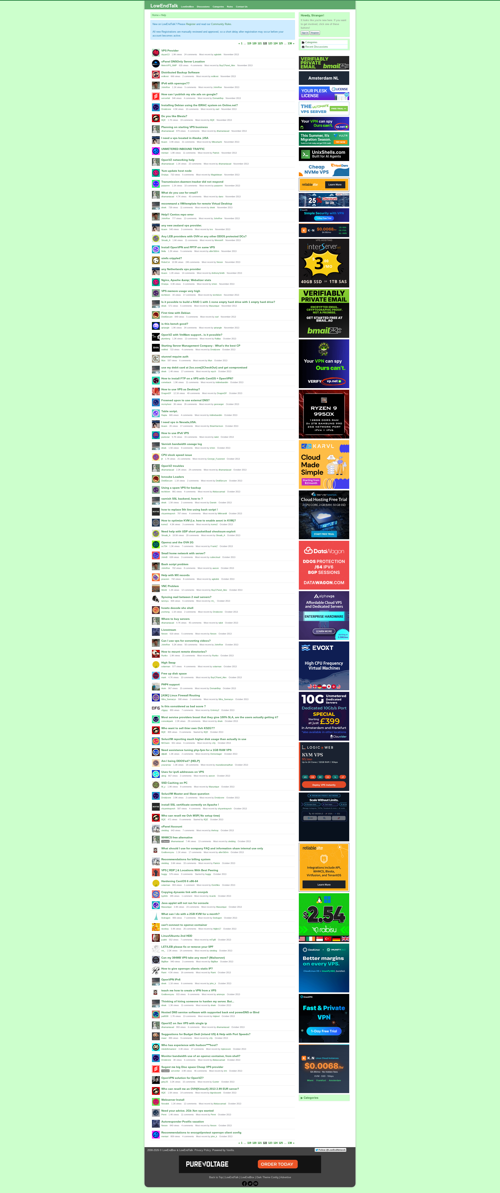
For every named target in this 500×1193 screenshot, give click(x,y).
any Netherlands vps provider (181, 269)
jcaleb (164, 940)
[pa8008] (156, 1014)
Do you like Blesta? (174, 116)
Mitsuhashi (217, 142)
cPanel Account (171, 826)
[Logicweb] (324, 766)
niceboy (165, 929)
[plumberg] (156, 337)
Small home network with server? (183, 553)
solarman (165, 666)
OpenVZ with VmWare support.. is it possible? (191, 334)
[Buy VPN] (324, 124)
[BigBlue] (156, 960)
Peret (163, 1114)
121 (260, 43)
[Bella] (156, 249)
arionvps (221, 994)
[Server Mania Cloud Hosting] (324, 514)
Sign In (305, 33)
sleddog (165, 830)
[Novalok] (156, 1102)
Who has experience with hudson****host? (189, 1045)
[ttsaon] (156, 140)
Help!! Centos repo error (177, 214)
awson (215, 568)
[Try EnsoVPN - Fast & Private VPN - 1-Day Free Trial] (324, 1018)
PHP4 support (170, 684)
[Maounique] (156, 905)
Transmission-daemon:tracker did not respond (192, 181)
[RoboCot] (156, 260)
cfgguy (164, 710)
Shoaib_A (165, 240)
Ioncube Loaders (172, 476)
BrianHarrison (216, 426)
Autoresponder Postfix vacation (182, 1121)
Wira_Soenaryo (168, 699)
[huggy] (156, 872)
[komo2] (156, 523)
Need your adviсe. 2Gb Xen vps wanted (187, 1110)
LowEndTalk (164, 5)
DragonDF (166, 393)
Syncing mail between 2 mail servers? (186, 597)
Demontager (216, 754)
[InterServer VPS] (324, 263)
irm (225, 1071)
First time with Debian (175, 312)
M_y (163, 787)
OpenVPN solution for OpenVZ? (182, 1077)
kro (211, 229)
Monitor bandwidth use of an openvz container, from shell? (200, 1056)
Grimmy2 (214, 710)
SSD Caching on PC (174, 782)
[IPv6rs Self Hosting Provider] (324, 154)
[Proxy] (324, 817)
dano (221, 196)
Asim (163, 688)
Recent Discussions (316, 46)
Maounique (214, 306)
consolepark (167, 721)
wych (213, 371)
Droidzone (166, 109)
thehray (215, 830)
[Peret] (156, 1113)
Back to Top (216, 1177)
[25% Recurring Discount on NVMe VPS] (324, 200)
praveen (165, 579)
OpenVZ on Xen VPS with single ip (184, 1023)
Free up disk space (174, 673)
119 (249, 43)
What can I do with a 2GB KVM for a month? (190, 913)
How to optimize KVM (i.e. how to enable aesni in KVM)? (198, 520)
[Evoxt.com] (324, 665)
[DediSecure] (156, 315)
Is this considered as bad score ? (183, 706)
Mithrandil (222, 513)
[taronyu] (156, 599)
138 (290, 43)
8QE (163, 120)
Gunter (215, 1082)
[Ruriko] (156, 654)
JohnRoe (165, 87)
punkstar (165, 437)
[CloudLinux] (324, 968)
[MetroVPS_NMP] (156, 64)
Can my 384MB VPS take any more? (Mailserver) (193, 957)
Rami (163, 972)
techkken (165, 295)
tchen (214, 284)
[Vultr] (324, 139)
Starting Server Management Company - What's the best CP (200, 345)
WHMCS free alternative (177, 837)
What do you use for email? (179, 192)
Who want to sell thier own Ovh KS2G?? (188, 728)
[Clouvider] (324, 716)
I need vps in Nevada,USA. (178, 422)
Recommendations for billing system (185, 859)
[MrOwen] (156, 741)
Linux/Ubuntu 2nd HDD (176, 935)
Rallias (218, 338)
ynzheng (165, 612)
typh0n (164, 896)
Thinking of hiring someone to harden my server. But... (197, 1001)
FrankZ (214, 546)
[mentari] (156, 151)
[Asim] (156, 686)
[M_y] (156, 785)
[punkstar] (156, 435)
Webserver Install (172, 1099)
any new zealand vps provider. (181, 225)
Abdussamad (218, 491)
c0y (214, 743)
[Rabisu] (324, 917)
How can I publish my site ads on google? (189, 94)
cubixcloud (215, 557)
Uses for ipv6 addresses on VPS (182, 771)
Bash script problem (174, 564)
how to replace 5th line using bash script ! (189, 509)
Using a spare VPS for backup (181, 487)
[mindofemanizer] (156, 1047)
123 (270, 43)
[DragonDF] (156, 391)
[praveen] (156, 577)
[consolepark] (156, 719)
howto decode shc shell (177, 607)
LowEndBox (187, 6)
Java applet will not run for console (185, 903)
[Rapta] (156, 413)
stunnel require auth (174, 356)
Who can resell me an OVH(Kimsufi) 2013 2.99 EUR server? (200, 1088)
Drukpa (164, 174)
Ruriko (164, 655)
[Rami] (156, 971)
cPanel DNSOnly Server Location (183, 61)
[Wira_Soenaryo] (156, 697)
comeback (166, 382)
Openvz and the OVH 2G (177, 542)
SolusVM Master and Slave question (185, 793)
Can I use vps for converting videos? (186, 640)
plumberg (165, 338)
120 (254, 43)
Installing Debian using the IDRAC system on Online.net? (199, 105)
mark (163, 677)
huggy (164, 874)
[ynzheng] (156, 610)
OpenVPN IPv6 (170, 979)
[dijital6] (156, 752)
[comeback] (156, 380)
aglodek (217, 54)
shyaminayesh (168, 513)
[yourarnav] (156, 763)
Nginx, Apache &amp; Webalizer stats (186, 280)
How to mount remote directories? (184, 651)
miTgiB (212, 940)
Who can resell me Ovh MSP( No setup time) (190, 815)
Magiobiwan (216, 174)
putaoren (165, 185)
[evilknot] (156, 74)
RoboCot (165, 262)
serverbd (165, 98)
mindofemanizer (168, 1049)
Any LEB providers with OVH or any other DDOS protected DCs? (204, 236)
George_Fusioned (216, 459)
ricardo (212, 896)
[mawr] (156, 1036)
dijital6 (164, 754)
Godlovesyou (167, 852)
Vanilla (230, 1150)
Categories (218, 6)
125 (281, 43)
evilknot (165, 76)
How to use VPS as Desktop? (180, 389)
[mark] (156, 676)
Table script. (169, 411)
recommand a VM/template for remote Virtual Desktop (196, 203)
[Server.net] (324, 78)
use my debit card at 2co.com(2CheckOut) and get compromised (204, 367)
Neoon (220, 262)
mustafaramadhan (224, 765)
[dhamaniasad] (156, 129)
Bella (163, 251)
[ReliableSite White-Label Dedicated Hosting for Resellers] (324, 184)
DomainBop (217, 98)
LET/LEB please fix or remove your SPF (187, 946)
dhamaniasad (167, 131)
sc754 (164, 546)
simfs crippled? (171, 258)
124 (275, 43)
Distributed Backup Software (180, 72)
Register (315, 33)
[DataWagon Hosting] (324, 565)
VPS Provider (170, 50)
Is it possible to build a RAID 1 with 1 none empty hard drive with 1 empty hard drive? (218, 301)
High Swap (168, 662)
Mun (163, 360)
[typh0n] (156, 894)
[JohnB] (156, 555)
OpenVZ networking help (178, 159)
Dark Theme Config (267, 1177)
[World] (156, 588)
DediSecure (166, 317)
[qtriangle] (156, 326)
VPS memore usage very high (180, 291)
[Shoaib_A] (156, 238)
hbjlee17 (217, 929)
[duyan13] (156, 53)
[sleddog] (156, 829)
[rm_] (156, 949)
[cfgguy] (156, 708)
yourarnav (166, 765)
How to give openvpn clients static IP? (187, 968)
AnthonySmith (218, 273)
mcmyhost (166, 404)
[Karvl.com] (324, 464)
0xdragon (165, 918)
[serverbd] (156, 96)
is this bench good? (174, 323)
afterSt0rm (214, 251)
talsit (216, 437)
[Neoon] (156, 632)
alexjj (163, 776)
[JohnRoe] (156, 85)
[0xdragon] (156, 916)
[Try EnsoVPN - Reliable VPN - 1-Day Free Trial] (324, 215)
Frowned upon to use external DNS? (185, 400)
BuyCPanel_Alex (227, 65)
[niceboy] (156, 927)
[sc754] (156, 544)
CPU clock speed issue (176, 454)
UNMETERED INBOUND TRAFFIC (183, 148)
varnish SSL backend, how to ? (182, 498)
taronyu (165, 601)
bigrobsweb (215, 1093)
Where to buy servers (175, 618)
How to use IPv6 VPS (175, 433)
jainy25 (164, 1082)
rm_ (213, 601)
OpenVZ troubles (172, 465)
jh (162, 459)
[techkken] (156, 293)
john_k (213, 983)
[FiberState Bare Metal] (324, 414)
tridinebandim (222, 382)
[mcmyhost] (156, 402)
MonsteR (219, 240)
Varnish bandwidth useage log (181, 444)
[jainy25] (156, 1080)
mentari (164, 153)
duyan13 (165, 54)
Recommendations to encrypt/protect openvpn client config (201, 1132)
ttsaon (164, 142)
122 (265, 43)
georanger (219, 404)
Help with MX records (175, 575)
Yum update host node (176, 170)
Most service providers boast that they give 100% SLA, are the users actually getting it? (219, 717)
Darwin (213, 502)
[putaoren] (156, 184)
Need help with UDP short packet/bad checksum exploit (198, 531)
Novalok (165, 1103)
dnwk (163, 207)
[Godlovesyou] (156, 850)
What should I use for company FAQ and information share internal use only (212, 848)
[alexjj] (156, 774)
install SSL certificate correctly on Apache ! (190, 804)
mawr (164, 1038)
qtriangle (165, 327)
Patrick (216, 153)
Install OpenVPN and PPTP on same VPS (188, 247)
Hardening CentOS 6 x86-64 (179, 881)
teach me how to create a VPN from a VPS (188, 990)
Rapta (164, 415)
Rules (230, 6)
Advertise (285, 1177)
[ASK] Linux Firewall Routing (180, 695)
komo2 (164, 524)
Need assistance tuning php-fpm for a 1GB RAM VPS (196, 750)
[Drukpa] (156, 173)
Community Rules (221, 24)
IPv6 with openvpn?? (175, 83)
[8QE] (156, 118)
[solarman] (156, 665)
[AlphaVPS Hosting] (324, 615)
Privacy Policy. (203, 1150)
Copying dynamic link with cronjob (184, 892)
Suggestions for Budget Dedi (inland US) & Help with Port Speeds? (206, 1034)
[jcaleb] (156, 938)
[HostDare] (324, 169)
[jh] (156, 457)
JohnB (164, 557)
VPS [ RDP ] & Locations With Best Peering (189, 870)
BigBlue (164, 961)
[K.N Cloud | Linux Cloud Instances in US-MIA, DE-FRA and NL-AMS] (324, 230)
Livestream (168, 629)
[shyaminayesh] (156, 512)
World (164, 590)
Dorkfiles (216, 885)
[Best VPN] (324, 363)
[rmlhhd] (156, 348)
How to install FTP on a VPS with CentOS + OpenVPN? (197, 378)
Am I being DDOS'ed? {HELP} (180, 760)
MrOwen (165, 743)
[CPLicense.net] (324, 93)
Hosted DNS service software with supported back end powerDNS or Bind (210, 1012)
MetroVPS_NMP (169, 65)
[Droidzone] (156, 107)
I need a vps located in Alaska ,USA (184, 138)
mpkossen (226, 1049)
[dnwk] (156, 206)
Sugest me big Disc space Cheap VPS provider (192, 1066)
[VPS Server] (324, 108)
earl (217, 109)
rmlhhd (164, 349)
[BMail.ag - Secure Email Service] (324, 63)
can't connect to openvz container (184, 924)
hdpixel (216, 1016)
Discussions (203, 6)
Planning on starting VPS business (184, 127)
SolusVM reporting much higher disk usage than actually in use (203, 739)
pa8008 (164, 1016)
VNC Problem (170, 586)
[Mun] (156, 359)
